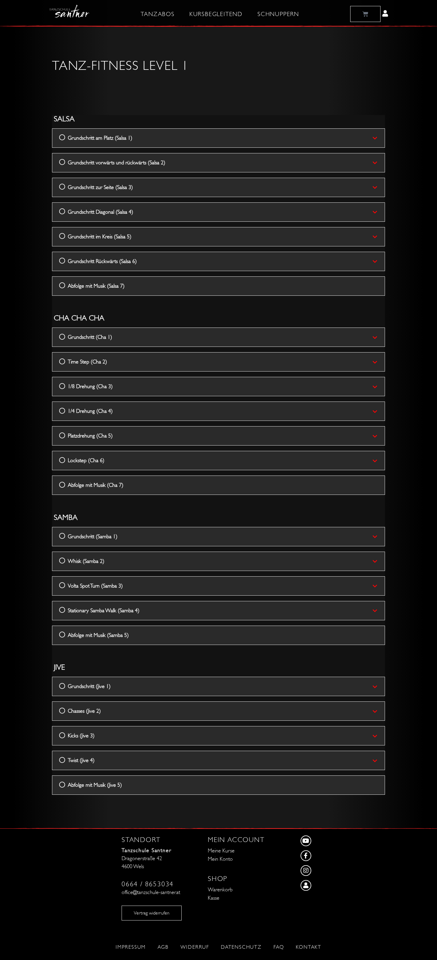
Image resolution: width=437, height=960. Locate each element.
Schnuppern (278, 14)
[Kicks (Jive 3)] (378, 736)
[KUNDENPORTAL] (326, 886)
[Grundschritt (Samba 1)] (378, 536)
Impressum (131, 947)
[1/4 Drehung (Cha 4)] (378, 411)
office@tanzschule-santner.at (151, 892)
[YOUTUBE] (326, 842)
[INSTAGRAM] (326, 872)
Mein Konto (220, 859)
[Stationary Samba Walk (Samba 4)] (378, 610)
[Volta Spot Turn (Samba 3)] (378, 585)
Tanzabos (157, 14)
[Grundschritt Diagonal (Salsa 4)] (378, 212)
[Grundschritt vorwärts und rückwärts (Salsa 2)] (378, 162)
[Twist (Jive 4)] (378, 760)
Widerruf (194, 947)
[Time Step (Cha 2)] (378, 362)
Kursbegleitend (216, 14)
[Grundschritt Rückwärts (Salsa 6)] (378, 261)
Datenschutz (241, 947)
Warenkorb (220, 890)
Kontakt (308, 947)
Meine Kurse (221, 851)
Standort (141, 840)
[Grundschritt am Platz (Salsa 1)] (378, 138)
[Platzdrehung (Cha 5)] (378, 436)
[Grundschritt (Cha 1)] (378, 337)
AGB (163, 947)
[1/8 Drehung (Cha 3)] (378, 386)
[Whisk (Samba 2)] (378, 561)
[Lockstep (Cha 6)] (378, 460)
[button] (385, 13)
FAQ (278, 947)
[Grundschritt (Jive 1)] (378, 686)
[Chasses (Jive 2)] (378, 711)
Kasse (213, 898)
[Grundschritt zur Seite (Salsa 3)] (378, 187)
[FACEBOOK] (326, 857)
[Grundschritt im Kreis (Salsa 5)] (378, 236)
